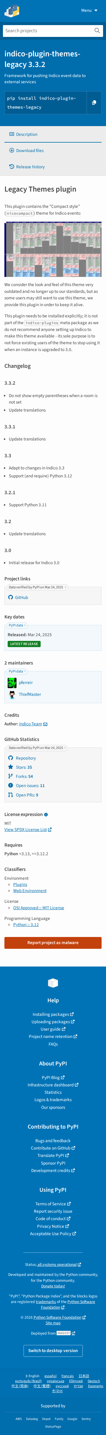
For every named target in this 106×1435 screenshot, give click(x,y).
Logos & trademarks (53, 1099)
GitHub (21, 597)
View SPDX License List (25, 829)
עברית (78, 1386)
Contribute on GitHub (50, 1148)
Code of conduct (51, 1218)
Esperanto (95, 1386)
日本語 (84, 1376)
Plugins (20, 884)
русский (62, 1386)
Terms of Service (50, 1204)
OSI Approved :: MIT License (38, 908)
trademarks (46, 1302)
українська (55, 1381)
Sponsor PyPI (53, 1163)
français (68, 1376)
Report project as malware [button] (53, 942)
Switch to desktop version (53, 1350)
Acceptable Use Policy (50, 1233)
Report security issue (53, 1211)
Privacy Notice (50, 1226)
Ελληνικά (76, 1381)
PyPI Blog (51, 1077)
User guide (51, 1029)
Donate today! (53, 1286)
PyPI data (16, 625)
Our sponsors (53, 1107)
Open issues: (30, 785)
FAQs (53, 1044)
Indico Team (30, 724)
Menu (86, 10)
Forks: (24, 776)
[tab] (53, 134)
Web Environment (30, 890)
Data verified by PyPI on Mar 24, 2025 (36, 587)
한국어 (57, 1391)
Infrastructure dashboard (51, 1085)
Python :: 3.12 (26, 924)
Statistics (53, 1092)
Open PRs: (26, 795)
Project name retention (50, 1036)
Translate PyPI (50, 1155)
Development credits (50, 1170)
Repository (25, 758)
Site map (53, 1323)
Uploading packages (51, 1021)
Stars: (23, 767)
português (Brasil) (28, 1381)
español (50, 1376)
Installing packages (51, 1014)
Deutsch (94, 1381)
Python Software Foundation (57, 1317)
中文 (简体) (20, 1386)
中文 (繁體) (42, 1386)
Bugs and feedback (53, 1140)
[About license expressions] (46, 814)
